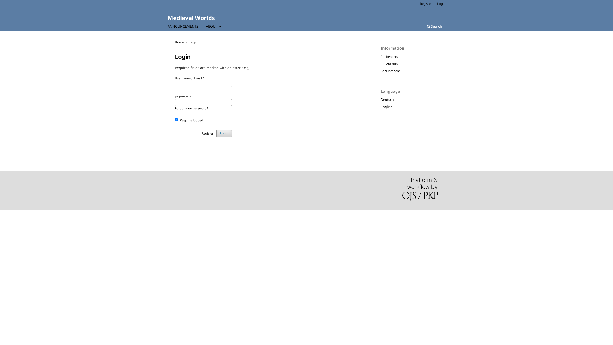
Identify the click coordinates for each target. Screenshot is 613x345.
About (212, 26)
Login (441, 3)
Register (426, 3)
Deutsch (387, 99)
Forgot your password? (191, 108)
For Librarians (390, 71)
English (387, 106)
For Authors (389, 64)
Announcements (183, 26)
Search (436, 26)
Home (179, 42)
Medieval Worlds (191, 18)
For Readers (389, 56)
